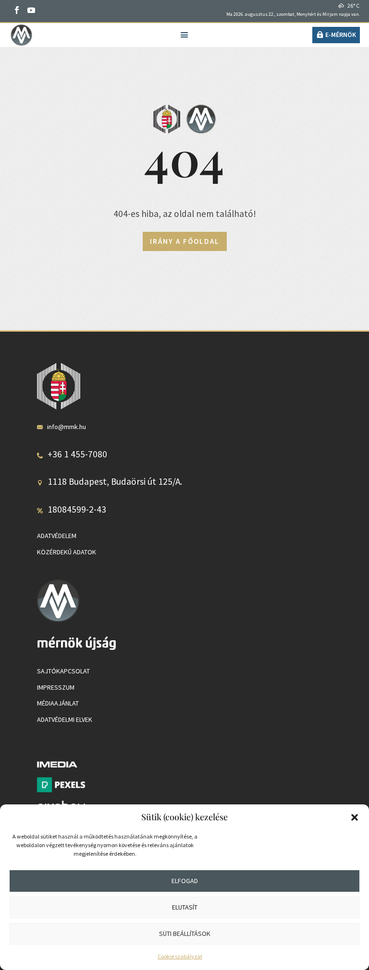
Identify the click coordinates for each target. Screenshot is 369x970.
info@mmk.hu (66, 426)
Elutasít (184, 907)
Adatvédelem (56, 535)
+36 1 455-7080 (77, 454)
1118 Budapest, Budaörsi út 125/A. (115, 481)
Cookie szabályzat (180, 956)
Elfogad (185, 880)
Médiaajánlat (58, 703)
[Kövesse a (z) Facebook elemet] (17, 10)
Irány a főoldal (185, 241)
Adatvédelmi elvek (64, 719)
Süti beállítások (184, 933)
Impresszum (55, 687)
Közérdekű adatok (66, 552)
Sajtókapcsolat (63, 671)
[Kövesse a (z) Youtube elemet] (31, 10)
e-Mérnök (340, 34)
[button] (354, 817)
